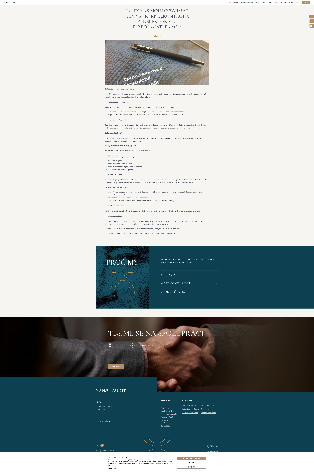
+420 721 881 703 (120, 345)
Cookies (164, 423)
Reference (284, 2)
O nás (291, 2)
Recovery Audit (167, 417)
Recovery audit (233, 2)
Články (270, 2)
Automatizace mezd (190, 413)
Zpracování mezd (189, 405)
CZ (102, 445)
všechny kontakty (104, 421)
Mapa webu (165, 426)
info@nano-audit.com (144, 345)
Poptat (306, 2)
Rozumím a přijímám (191, 458)
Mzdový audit (206, 409)
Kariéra (276, 2)
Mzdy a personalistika (247, 2)
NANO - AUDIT (112, 451)
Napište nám (116, 366)
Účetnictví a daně (260, 2)
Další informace (112, 468)
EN (97, 445)
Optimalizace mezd (208, 413)
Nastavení (191, 467)
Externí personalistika (190, 409)
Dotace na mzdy (207, 405)
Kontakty (297, 2)
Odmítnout (191, 462)
